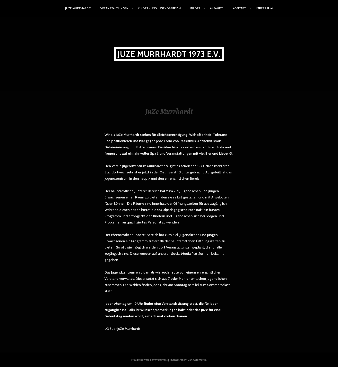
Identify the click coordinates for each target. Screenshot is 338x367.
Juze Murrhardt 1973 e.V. (169, 54)
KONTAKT (239, 8)
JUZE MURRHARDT (78, 8)
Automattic (199, 360)
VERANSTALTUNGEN (114, 8)
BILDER (195, 8)
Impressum (264, 8)
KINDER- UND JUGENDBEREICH (159, 8)
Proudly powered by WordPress (149, 360)
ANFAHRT (216, 8)
